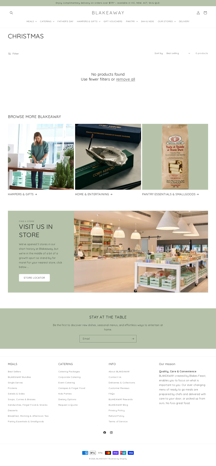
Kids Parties (65, 393)
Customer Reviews (119, 388)
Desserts (13, 410)
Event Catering (66, 382)
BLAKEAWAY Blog (118, 404)
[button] (11, 12)
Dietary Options (67, 399)
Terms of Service (118, 421)
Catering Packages (69, 371)
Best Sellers (14, 371)
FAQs (112, 393)
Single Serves (15, 382)
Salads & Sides (16, 393)
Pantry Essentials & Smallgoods (168, 194)
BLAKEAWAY (102, 459)
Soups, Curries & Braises (21, 399)
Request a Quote (68, 404)
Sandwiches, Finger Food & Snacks (27, 404)
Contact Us (115, 377)
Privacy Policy (117, 410)
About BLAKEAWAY (119, 371)
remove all (125, 79)
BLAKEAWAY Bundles (19, 377)
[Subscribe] (132, 338)
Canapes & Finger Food (71, 388)
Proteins (12, 388)
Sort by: (159, 53)
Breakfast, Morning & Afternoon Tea (28, 416)
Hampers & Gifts (21, 194)
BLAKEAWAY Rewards (121, 399)
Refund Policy (116, 416)
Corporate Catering (69, 377)
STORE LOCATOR (34, 277)
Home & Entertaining (92, 194)
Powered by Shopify (117, 459)
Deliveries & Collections (122, 382)
